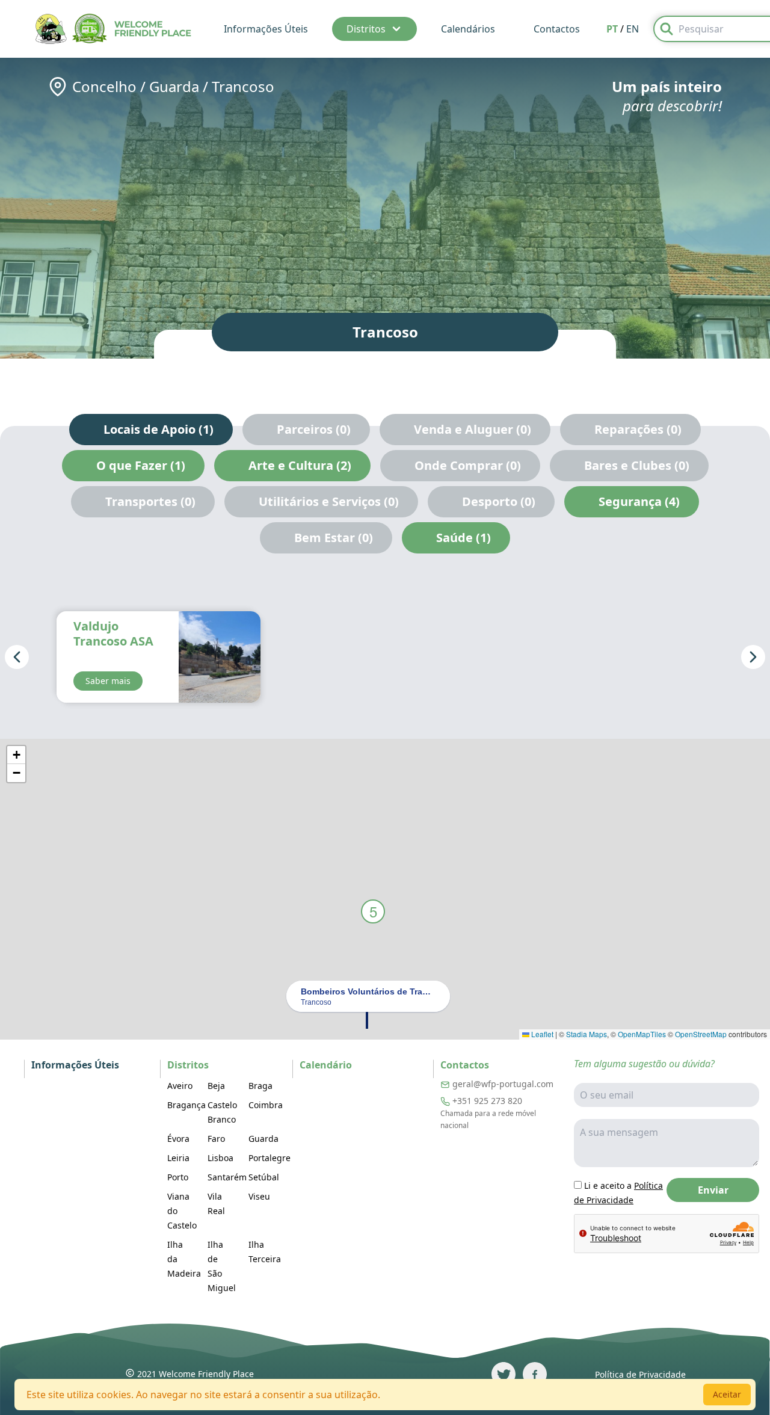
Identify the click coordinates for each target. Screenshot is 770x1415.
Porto (177, 1177)
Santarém (227, 1177)
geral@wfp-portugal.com (502, 1084)
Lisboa (220, 1158)
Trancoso (243, 86)
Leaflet (541, 1034)
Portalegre (269, 1158)
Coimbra (265, 1105)
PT (612, 28)
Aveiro (179, 1085)
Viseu (259, 1196)
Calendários (468, 28)
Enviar (713, 1190)
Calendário (326, 1064)
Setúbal (263, 1177)
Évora (178, 1138)
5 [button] (373, 911)
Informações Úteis (266, 28)
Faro (216, 1138)
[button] (367, 1019)
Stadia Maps (586, 1034)
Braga (260, 1085)
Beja (216, 1085)
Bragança (186, 1105)
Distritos (366, 28)
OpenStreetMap (701, 1034)
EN (632, 28)
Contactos (557, 28)
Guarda (174, 86)
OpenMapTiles (642, 1034)
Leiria (178, 1158)
